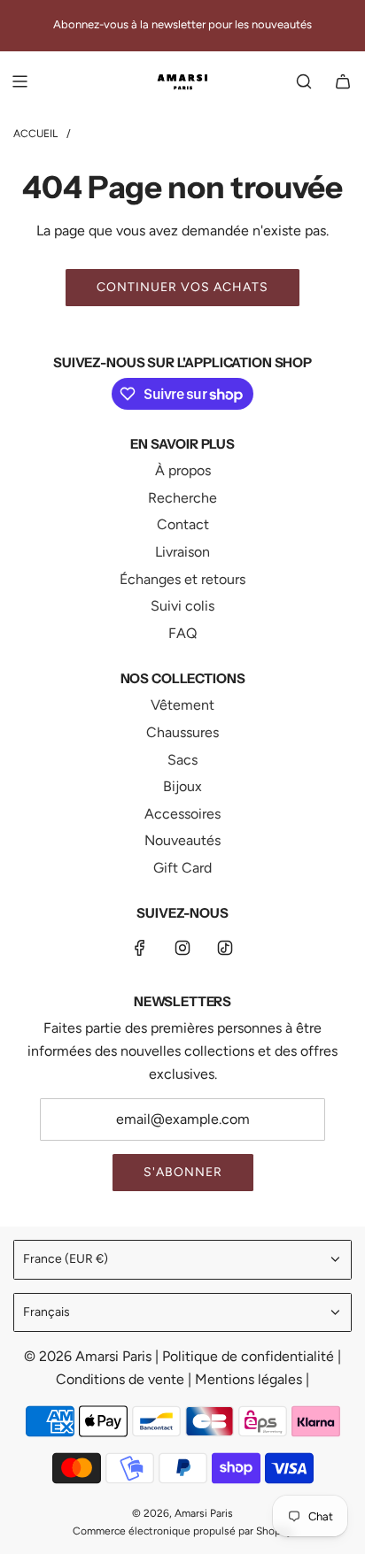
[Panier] (342, 81)
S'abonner (183, 1172)
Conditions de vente (122, 1379)
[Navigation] (19, 81)
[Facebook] (139, 947)
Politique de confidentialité (250, 1356)
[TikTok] (225, 947)
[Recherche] (303, 81)
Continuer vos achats (182, 287)
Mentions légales (250, 1379)
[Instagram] (182, 947)
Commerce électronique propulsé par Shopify (182, 1531)
